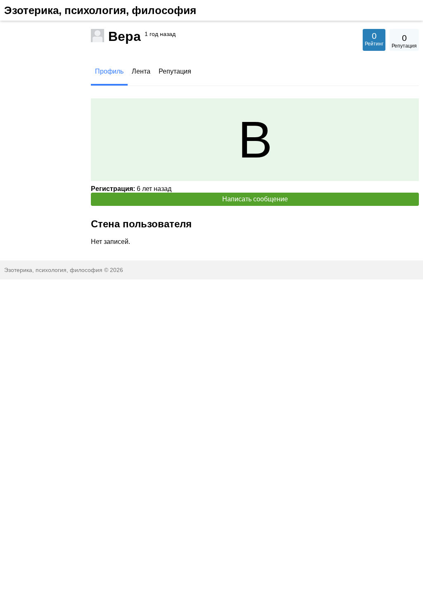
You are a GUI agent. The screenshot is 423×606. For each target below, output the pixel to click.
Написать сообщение (255, 199)
